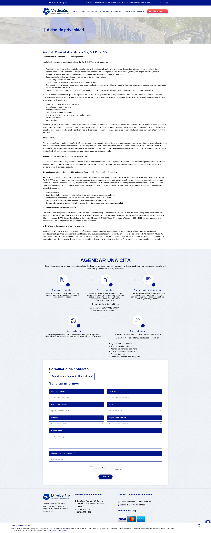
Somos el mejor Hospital (88, 11)
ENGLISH (162, 3)
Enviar (104, 477)
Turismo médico (106, 11)
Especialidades (129, 11)
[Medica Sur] (57, 11)
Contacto (140, 11)
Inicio (75, 11)
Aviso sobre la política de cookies (57, 530)
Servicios (117, 11)
